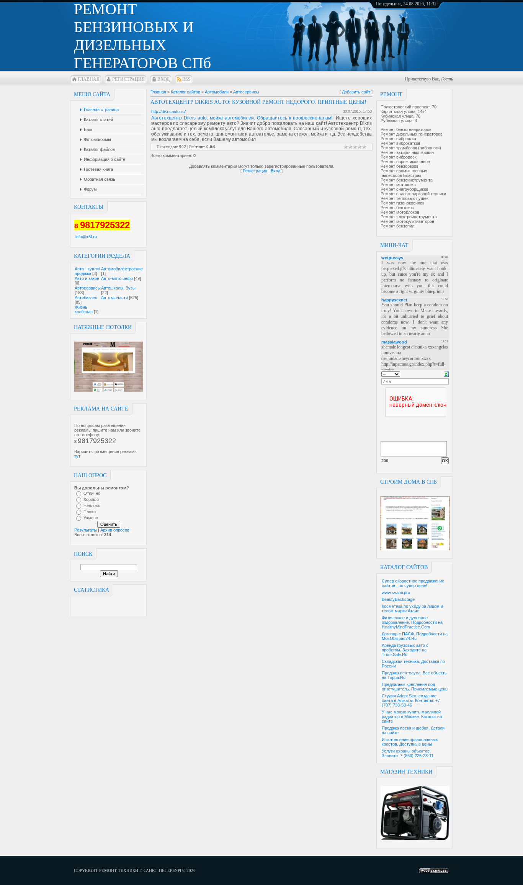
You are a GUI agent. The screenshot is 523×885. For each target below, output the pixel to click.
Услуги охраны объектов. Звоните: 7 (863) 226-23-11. (408, 753)
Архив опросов (114, 530)
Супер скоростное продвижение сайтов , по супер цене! (413, 583)
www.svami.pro (396, 592)
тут (77, 456)
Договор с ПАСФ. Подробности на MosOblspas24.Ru (415, 636)
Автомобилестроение (122, 269)
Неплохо (91, 505)
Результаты (85, 530)
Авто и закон (87, 278)
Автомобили (217, 92)
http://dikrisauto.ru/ (168, 111)
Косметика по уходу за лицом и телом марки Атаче (412, 608)
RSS (186, 79)
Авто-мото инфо (117, 278)
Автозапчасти (114, 297)
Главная (89, 79)
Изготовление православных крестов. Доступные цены (410, 741)
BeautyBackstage (398, 599)
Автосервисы (88, 288)
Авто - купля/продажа (87, 271)
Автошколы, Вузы (118, 288)
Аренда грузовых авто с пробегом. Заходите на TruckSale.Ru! (405, 650)
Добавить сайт (356, 92)
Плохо (89, 511)
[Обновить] (446, 373)
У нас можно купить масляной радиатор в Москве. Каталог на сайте (412, 716)
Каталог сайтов (185, 92)
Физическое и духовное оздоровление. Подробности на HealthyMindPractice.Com (412, 622)
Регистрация (128, 79)
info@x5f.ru (86, 236)
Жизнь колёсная (84, 309)
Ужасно (90, 517)
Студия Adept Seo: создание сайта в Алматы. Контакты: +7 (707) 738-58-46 (411, 700)
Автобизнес (86, 297)
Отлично (91, 493)
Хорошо (91, 499)
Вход (163, 79)
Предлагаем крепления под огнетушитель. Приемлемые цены (415, 686)
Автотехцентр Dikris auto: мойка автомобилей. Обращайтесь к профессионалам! (241, 118)
